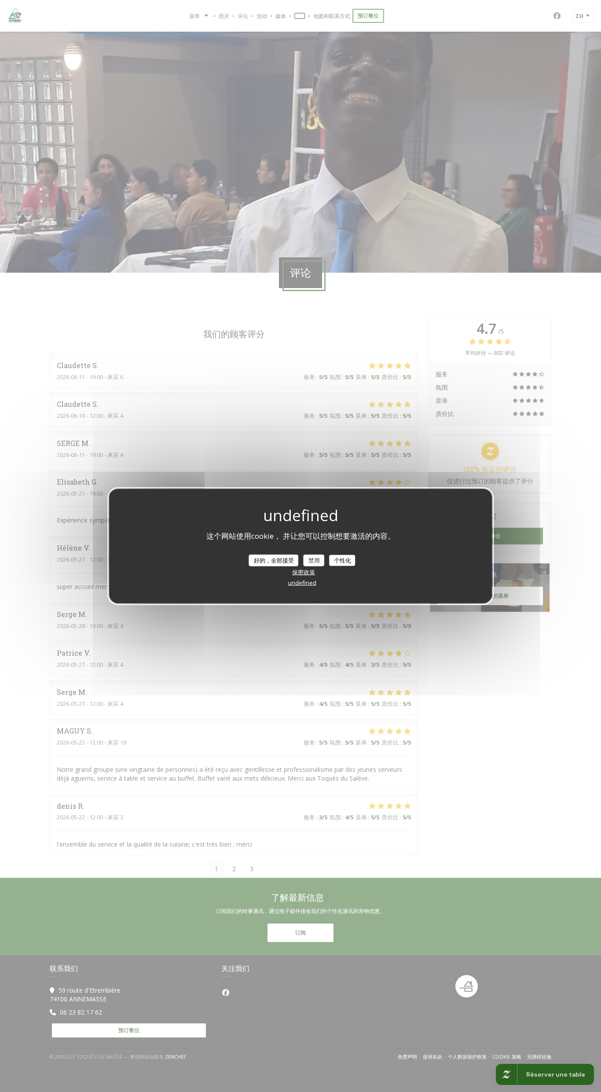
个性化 (342, 560)
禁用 (314, 560)
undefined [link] (302, 583)
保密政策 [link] (303, 572)
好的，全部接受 (274, 560)
